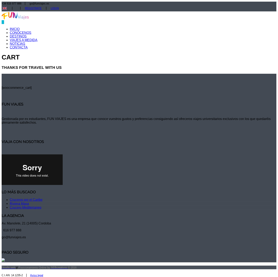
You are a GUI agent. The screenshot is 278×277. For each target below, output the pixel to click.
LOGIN (55, 8)
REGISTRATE (33, 8)
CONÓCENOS (20, 32)
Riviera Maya (19, 203)
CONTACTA (19, 47)
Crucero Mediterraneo (25, 207)
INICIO (15, 29)
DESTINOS (18, 36)
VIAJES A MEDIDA (23, 40)
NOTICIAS (17, 43)
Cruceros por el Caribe (26, 199)
